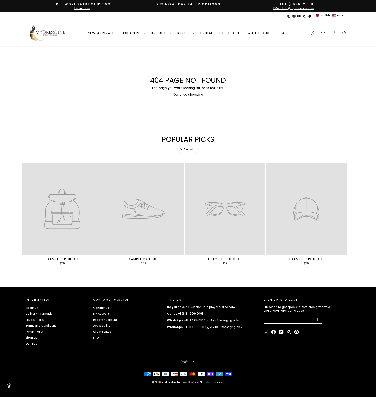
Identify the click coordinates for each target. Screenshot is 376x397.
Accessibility (101, 326)
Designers (131, 33)
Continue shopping (188, 94)
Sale (284, 33)
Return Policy (35, 332)
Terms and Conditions (41, 326)
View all (188, 149)
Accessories (261, 33)
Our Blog (31, 344)
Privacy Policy (35, 320)
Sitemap (31, 338)
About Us (32, 308)
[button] (329, 15)
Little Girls (230, 33)
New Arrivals (101, 33)
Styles (184, 33)
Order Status (102, 332)
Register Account (105, 320)
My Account (101, 314)
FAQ (96, 338)
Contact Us (101, 308)
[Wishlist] (333, 33)
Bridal (206, 33)
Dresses (159, 33)
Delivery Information (40, 314)
